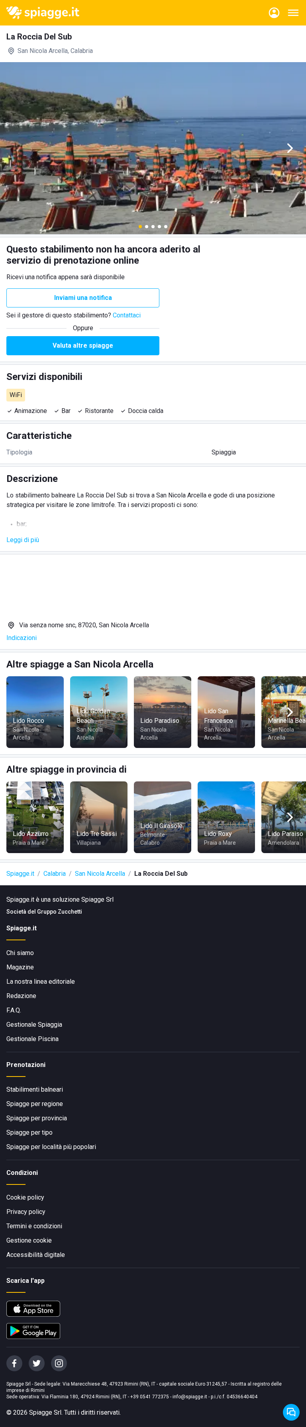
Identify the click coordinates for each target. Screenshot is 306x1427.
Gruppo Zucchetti (59, 911)
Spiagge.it (20, 873)
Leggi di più (22, 540)
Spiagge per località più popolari (51, 1147)
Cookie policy (25, 1197)
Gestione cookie (29, 1240)
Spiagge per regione (34, 1104)
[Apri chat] (291, 1412)
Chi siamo (20, 953)
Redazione (21, 996)
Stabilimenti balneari (34, 1089)
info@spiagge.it (190, 1397)
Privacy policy (25, 1212)
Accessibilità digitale (35, 1255)
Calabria (54, 873)
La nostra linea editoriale (40, 981)
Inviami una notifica (83, 297)
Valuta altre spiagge (83, 345)
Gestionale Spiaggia (34, 1024)
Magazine (20, 967)
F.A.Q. (13, 1010)
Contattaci (127, 315)
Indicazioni (21, 638)
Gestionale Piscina (32, 1039)
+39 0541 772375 (149, 1397)
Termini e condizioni (34, 1226)
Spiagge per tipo (29, 1132)
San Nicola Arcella (100, 873)
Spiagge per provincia (36, 1118)
